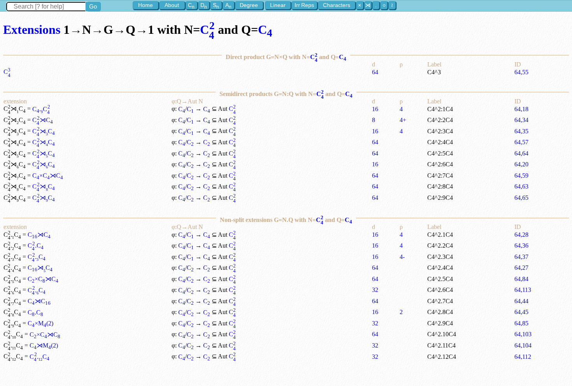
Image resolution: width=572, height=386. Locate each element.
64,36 (521, 245)
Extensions (31, 30)
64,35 (521, 131)
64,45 (521, 312)
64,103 (523, 334)
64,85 (521, 323)
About (172, 5)
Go (93, 6)
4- (402, 256)
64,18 (521, 109)
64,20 (521, 164)
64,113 (522, 289)
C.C (41, 109)
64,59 (521, 175)
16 (375, 109)
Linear (278, 5)
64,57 (521, 142)
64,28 (521, 234)
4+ (403, 120)
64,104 (523, 345)
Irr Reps (304, 5)
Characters (336, 5)
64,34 (521, 120)
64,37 (521, 256)
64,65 (521, 197)
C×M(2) (40, 323)
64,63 (521, 186)
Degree (249, 5)
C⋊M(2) (44, 345)
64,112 (522, 356)
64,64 (521, 153)
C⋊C (42, 120)
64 (375, 72)
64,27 (521, 267)
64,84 (521, 279)
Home (145, 5)
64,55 (521, 72)
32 (375, 289)
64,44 (521, 301)
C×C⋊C (47, 175)
